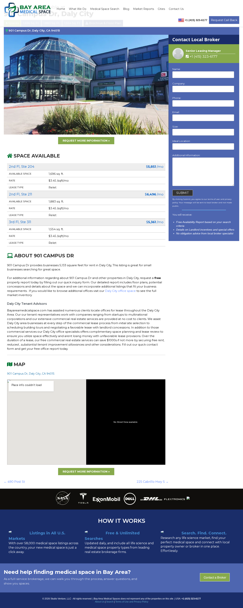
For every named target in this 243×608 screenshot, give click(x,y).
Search (110, 601)
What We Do (77, 9)
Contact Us (176, 9)
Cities (161, 9)
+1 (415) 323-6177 (203, 56)
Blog (126, 9)
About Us (99, 601)
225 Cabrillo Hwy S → (153, 482)
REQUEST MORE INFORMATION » (86, 140)
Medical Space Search (104, 9)
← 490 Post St (14, 482)
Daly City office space (120, 291)
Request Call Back (224, 20)
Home (61, 9)
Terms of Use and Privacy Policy (131, 601)
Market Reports (143, 9)
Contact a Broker (215, 577)
